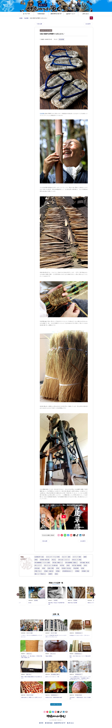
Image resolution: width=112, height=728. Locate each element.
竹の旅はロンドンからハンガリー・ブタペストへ (80, 635)
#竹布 (85, 565)
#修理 (85, 557)
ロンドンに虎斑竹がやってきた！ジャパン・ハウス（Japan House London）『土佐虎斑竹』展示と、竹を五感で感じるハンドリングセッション (80, 678)
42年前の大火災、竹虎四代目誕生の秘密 (53, 697)
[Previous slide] (18, 594)
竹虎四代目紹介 (41, 13)
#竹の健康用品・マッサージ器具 (42, 562)
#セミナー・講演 (66, 557)
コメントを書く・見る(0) (49, 535)
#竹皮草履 (61, 39)
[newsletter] (83, 535)
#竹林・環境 (51, 568)
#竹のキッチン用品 (76, 559)
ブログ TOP (27, 13)
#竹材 (43, 568)
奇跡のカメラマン (91, 602)
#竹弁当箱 (37, 568)
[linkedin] (80, 535)
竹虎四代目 (21, 29)
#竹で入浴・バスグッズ (63, 559)
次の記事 (88, 24)
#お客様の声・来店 (39, 557)
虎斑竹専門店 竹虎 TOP (56, 13)
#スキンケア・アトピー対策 (52, 557)
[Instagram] (59, 535)
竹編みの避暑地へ (49, 656)
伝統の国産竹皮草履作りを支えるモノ (52, 34)
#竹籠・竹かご (38, 571)
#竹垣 (68, 565)
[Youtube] (71, 535)
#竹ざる (54, 559)
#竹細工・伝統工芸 (48, 571)
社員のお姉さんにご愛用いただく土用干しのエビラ (31, 697)
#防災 (56, 574)
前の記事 (40, 24)
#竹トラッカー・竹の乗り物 (50, 565)
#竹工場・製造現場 (76, 565)
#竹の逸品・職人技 (84, 562)
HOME (42, 723)
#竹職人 (58, 571)
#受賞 (36, 559)
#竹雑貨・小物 (85, 571)
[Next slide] (94, 594)
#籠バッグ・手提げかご (40, 574)
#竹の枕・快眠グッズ (58, 562)
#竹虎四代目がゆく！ (68, 571)
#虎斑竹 (50, 574)
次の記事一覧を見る (56, 704)
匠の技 (30, 602)
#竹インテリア (38, 565)
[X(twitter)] (74, 535)
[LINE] (65, 535)
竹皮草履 (42, 113)
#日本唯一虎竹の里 (44, 559)
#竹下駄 (62, 565)
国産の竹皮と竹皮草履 (72, 602)
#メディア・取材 (77, 557)
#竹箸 (82, 568)
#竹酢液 (77, 571)
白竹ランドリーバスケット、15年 (52, 676)
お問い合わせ (85, 13)
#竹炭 (57, 568)
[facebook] (68, 535)
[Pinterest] (62, 535)
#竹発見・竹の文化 (66, 568)
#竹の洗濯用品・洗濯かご (71, 562)
